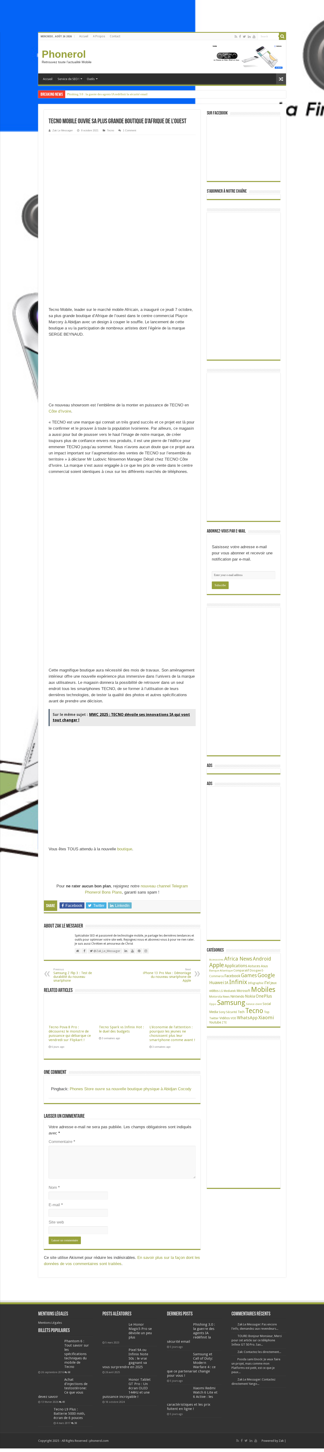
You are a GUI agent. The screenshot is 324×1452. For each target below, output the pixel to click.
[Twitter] (244, 36)
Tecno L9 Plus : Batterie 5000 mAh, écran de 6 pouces (69, 1413)
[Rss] (236, 36)
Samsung (231, 1003)
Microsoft (243, 991)
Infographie (255, 983)
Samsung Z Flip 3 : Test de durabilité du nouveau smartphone (72, 975)
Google (266, 975)
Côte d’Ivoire (60, 411)
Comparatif (241, 970)
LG (221, 991)
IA (226, 983)
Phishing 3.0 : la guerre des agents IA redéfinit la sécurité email (107, 94)
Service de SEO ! (68, 79)
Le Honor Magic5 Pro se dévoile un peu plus (140, 1330)
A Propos (99, 36)
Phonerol (64, 54)
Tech (241, 1012)
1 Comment (129, 130)
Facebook (232, 976)
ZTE (224, 1022)
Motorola (215, 996)
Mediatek (230, 991)
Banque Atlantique (221, 970)
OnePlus (264, 996)
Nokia (250, 996)
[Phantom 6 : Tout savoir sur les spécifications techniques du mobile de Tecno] (50, 1354)
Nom (54, 1187)
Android (262, 959)
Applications (236, 965)
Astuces (254, 966)
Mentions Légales (50, 1322)
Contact (115, 36)
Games (249, 975)
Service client (254, 1004)
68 (69, 1372)
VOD (233, 1018)
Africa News (238, 959)
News (226, 996)
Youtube (215, 1022)
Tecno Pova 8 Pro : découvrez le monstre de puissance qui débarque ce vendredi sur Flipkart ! (70, 1033)
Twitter (214, 1018)
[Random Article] (281, 79)
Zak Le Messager (62, 130)
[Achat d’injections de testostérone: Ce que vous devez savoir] (50, 1385)
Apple (216, 965)
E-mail (56, 1205)
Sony (222, 1012)
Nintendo (237, 996)
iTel (267, 983)
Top (266, 1012)
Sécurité (231, 1012)
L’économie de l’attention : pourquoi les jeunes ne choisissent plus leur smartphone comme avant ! (172, 1033)
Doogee (255, 970)
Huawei (216, 982)
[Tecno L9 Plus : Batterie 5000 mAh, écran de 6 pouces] (44, 1413)
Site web (56, 1222)
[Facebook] (240, 36)
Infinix (238, 981)
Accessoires (216, 959)
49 (63, 1401)
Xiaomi (266, 1017)
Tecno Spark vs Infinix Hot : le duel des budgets (121, 1029)
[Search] (282, 36)
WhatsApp (247, 1017)
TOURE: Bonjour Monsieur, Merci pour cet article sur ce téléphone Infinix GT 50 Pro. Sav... (256, 1340)
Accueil (83, 36)
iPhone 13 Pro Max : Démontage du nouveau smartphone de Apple (167, 975)
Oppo (212, 1004)
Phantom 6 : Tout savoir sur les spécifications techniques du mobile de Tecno (76, 1354)
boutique (124, 849)
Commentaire (62, 1141)
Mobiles (263, 989)
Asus (264, 966)
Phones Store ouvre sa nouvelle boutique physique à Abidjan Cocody (130, 1089)
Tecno (110, 130)
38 (75, 1423)
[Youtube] (254, 36)
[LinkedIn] (249, 36)
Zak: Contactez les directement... (259, 1352)
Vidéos (224, 1018)
